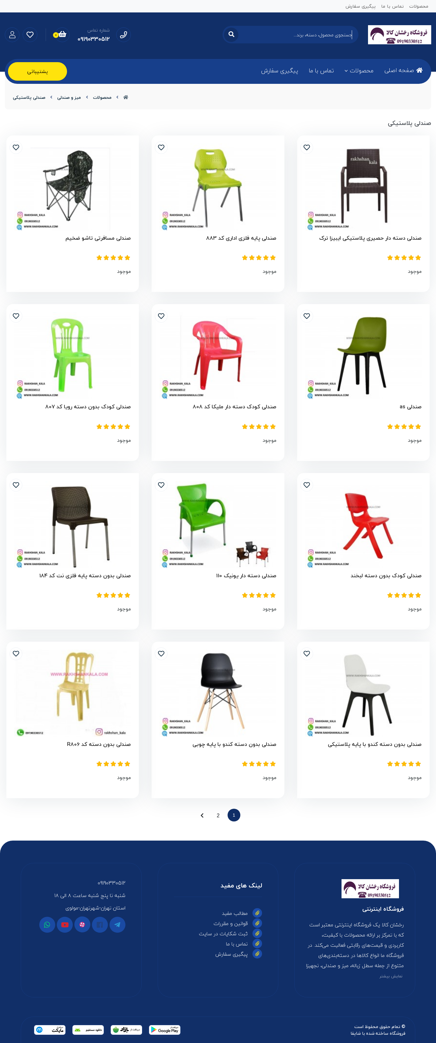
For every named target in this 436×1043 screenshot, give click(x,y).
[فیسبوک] (100, 925)
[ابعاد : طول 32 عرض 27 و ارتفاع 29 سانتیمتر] (218, 355)
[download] (88, 1030)
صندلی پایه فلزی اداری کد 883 (241, 238)
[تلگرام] (117, 925)
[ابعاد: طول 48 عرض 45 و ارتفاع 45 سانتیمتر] (218, 524)
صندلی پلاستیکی (29, 97)
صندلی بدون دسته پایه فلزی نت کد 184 (85, 576)
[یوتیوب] (65, 925)
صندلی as (411, 407)
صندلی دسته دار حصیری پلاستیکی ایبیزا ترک (370, 238)
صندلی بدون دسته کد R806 (99, 744)
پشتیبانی (37, 71)
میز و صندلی (69, 97)
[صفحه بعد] (202, 815)
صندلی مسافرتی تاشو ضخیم (98, 238)
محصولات (361, 71)
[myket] (50, 1030)
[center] (231, 34)
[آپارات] (82, 924)
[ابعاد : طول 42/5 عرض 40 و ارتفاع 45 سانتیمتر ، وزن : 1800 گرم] (72, 693)
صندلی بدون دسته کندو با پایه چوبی (234, 744)
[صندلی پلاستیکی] (355, 888)
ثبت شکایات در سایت (223, 933)
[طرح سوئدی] (363, 355)
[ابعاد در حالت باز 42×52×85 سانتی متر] (72, 187)
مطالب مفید (235, 913)
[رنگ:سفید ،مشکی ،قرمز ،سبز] (363, 693)
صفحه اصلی (399, 70)
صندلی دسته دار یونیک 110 (246, 576)
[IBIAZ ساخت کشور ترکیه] (363, 187)
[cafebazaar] (126, 1030)
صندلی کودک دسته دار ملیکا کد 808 (234, 407)
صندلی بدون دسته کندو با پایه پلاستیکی (375, 744)
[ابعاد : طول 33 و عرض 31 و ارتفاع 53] (363, 524)
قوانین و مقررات (231, 923)
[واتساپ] (47, 925)
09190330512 (111, 883)
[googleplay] (165, 1030)
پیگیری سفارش (279, 71)
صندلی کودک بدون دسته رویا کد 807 (88, 407)
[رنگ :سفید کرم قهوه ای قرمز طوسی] (72, 524)
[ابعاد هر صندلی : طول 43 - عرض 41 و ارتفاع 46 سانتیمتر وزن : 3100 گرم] (218, 187)
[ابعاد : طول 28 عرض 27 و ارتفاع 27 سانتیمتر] (72, 355)
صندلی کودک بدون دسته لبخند (386, 576)
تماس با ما (321, 71)
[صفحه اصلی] (125, 97)
